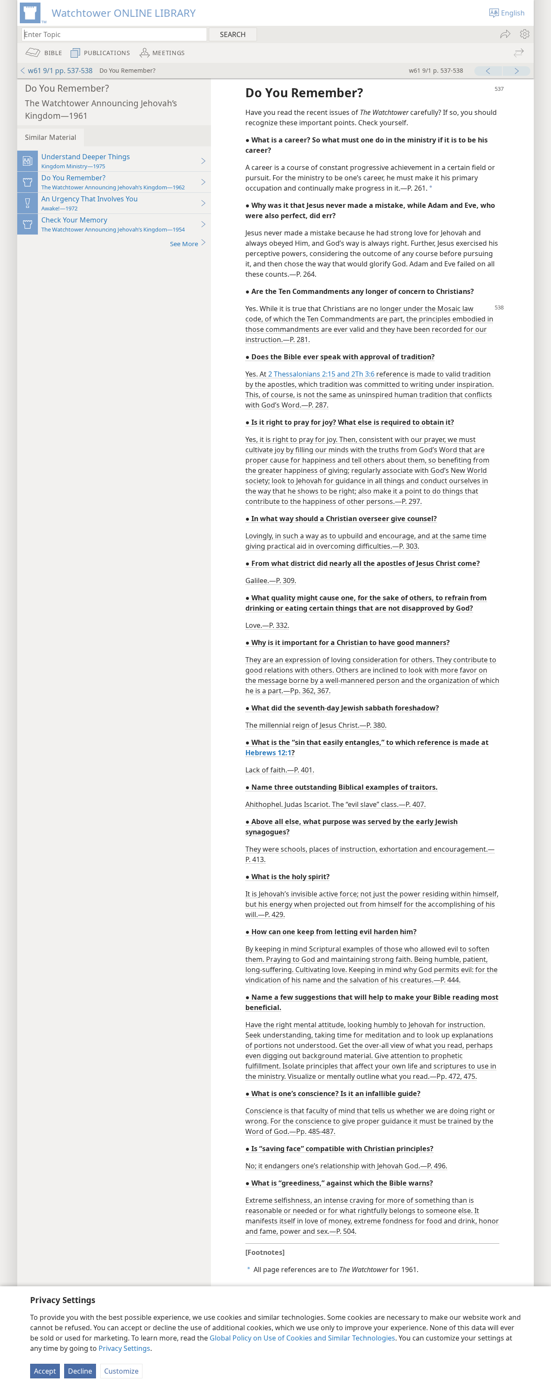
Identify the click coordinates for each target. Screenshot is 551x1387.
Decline (80, 1371)
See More (184, 243)
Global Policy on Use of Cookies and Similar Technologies (302, 1338)
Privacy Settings (124, 1348)
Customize (121, 1371)
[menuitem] (524, 34)
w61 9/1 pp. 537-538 (60, 70)
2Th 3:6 (362, 374)
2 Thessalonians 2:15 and (309, 374)
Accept (45, 1371)
